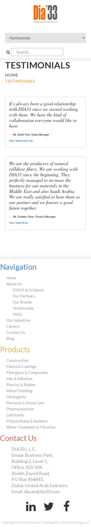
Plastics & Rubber (21, 384)
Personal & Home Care (25, 402)
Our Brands (22, 302)
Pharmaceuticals (20, 409)
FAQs (17, 314)
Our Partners (24, 296)
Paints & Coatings (21, 366)
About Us (14, 284)
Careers (13, 326)
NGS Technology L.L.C (75, 522)
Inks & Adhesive (19, 378)
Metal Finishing (19, 390)
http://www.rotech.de (21, 140)
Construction (17, 360)
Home (11, 74)
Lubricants (15, 415)
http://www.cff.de (18, 222)
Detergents (16, 396)
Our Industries (18, 320)
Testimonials (23, 308)
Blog (10, 338)
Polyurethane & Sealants (27, 421)
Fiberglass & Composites (27, 372)
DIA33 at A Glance (28, 290)
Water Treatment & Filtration (31, 427)
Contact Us (15, 332)
